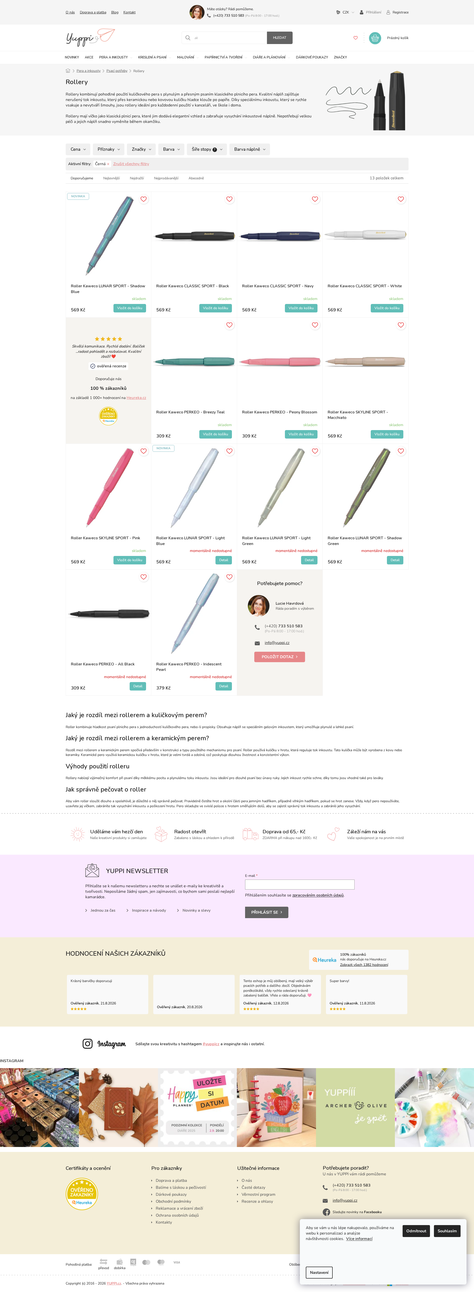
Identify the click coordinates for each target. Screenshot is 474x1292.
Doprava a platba (93, 12)
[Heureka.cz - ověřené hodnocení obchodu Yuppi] (108, 415)
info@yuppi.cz (277, 643)
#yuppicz (211, 1044)
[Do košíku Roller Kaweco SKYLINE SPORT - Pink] (129, 560)
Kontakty (164, 1222)
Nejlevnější (111, 178)
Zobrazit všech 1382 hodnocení (364, 964)
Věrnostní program (258, 1194)
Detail (223, 560)
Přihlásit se (264, 912)
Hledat (279, 37)
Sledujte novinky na (357, 1212)
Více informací (359, 1239)
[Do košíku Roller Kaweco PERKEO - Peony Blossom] (301, 434)
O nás (70, 12)
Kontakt (129, 12)
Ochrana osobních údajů (177, 1215)
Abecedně (196, 178)
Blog (114, 12)
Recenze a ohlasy (257, 1201)
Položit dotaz (278, 657)
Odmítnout (416, 1231)
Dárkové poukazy (171, 1194)
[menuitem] (72, 57)
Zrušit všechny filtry (131, 164)
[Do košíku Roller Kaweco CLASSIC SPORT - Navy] (301, 308)
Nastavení (319, 1272)
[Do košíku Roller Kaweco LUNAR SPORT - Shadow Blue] (129, 308)
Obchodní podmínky (173, 1201)
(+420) (228, 15)
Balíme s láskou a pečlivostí (181, 1187)
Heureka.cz (136, 397)
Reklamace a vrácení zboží (179, 1208)
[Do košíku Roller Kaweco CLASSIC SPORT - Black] (215, 308)
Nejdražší (137, 178)
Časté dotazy (253, 1187)
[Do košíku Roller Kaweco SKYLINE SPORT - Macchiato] (387, 434)
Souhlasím (447, 1231)
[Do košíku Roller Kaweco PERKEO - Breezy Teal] (215, 434)
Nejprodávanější (166, 178)
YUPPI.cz (114, 1283)
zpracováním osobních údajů (318, 895)
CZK (346, 12)
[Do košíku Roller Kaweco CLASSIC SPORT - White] (387, 308)
